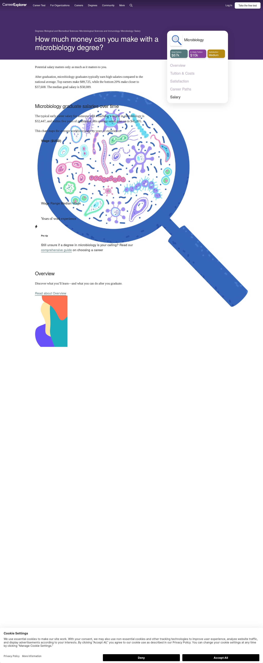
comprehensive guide (56, 249)
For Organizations (60, 5)
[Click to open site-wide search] (131, 5)
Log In (229, 5)
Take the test (247, 5)
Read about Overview (50, 293)
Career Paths (180, 89)
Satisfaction (179, 81)
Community (108, 5)
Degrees (92, 5)
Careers (78, 5)
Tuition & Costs (182, 73)
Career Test (39, 5)
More (122, 5)
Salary (175, 97)
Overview (177, 65)
